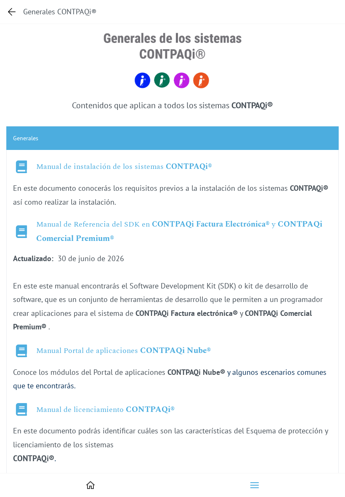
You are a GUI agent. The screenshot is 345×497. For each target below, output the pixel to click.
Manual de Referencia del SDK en (93, 224)
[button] (254, 485)
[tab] (172, 138)
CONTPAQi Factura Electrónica (208, 224)
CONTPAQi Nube (173, 351)
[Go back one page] (12, 12)
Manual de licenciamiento (80, 409)
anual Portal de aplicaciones (91, 350)
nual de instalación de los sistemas (106, 166)
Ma (41, 166)
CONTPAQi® (189, 166)
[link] (172, 35)
